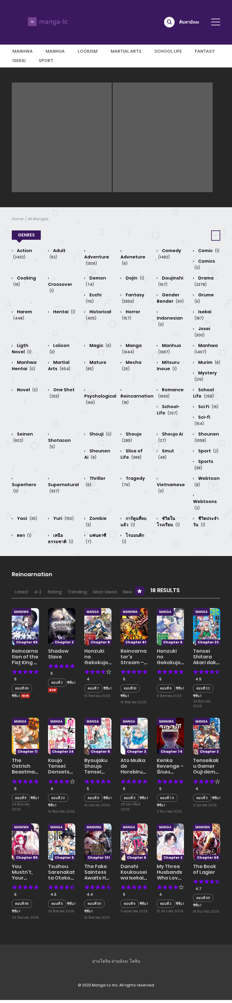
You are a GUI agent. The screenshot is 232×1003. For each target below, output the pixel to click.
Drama (204, 281)
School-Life (168, 410)
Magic (100, 345)
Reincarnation (137, 399)
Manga (132, 348)
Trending (77, 592)
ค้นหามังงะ (189, 22)
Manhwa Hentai (24, 365)
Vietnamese (171, 488)
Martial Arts (126, 51)
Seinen (23, 437)
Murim (208, 362)
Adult (58, 254)
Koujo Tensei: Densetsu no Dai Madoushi (60, 772)
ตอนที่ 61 (130, 688)
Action (22, 254)
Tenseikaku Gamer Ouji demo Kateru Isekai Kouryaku (206, 775)
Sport (46, 61)
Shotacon (59, 443)
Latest (21, 592)
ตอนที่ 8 (93, 797)
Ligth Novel (21, 348)
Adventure (96, 260)
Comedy (169, 254)
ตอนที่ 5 (57, 903)
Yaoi (26, 518)
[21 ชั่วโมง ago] (25, 695)
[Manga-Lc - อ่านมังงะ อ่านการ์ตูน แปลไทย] (47, 22)
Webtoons (205, 504)
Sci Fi (207, 407)
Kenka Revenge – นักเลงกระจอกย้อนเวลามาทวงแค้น (170, 775)
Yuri (63, 518)
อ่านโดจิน (101, 961)
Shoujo (132, 437)
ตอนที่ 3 (129, 797)
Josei (202, 332)
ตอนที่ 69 (203, 897)
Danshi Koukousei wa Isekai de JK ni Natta (134, 878)
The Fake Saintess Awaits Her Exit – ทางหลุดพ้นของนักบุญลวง (97, 881)
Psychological (100, 399)
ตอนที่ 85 (22, 903)
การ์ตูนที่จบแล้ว (134, 521)
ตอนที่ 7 (93, 688)
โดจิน (135, 961)
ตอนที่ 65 (22, 688)
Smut (166, 454)
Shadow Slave (58, 654)
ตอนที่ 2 (57, 682)
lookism (88, 51)
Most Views (105, 592)
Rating (55, 592)
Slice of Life (132, 454)
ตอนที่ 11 (20, 797)
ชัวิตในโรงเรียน (168, 521)
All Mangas (38, 218)
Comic (208, 251)
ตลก (23, 535)
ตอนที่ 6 (166, 688)
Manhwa (22, 51)
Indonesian (170, 321)
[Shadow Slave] (61, 626)
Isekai (19, 61)
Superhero (24, 488)
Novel (27, 390)
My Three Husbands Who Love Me (169, 875)
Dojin (134, 278)
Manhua (55, 51)
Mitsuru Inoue (168, 365)
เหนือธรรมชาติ (60, 538)
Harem (22, 315)
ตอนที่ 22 (203, 688)
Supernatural (63, 488)
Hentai (63, 312)
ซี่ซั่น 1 (144, 903)
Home (18, 218)
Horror (131, 315)
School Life (168, 51)
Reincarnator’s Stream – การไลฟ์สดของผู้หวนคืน (134, 665)
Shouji (100, 434)
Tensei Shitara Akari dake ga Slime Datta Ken (206, 663)
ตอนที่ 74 (167, 797)
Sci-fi (202, 420)
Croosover (60, 287)
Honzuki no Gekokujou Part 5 (97, 660)
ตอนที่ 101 (94, 903)
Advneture (133, 260)
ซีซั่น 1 (16, 695)
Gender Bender (170, 298)
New (127, 592)
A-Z (38, 592)
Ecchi (94, 298)
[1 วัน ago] (52, 690)
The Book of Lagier (204, 869)
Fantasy (205, 51)
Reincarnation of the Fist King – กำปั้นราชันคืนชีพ (25, 663)
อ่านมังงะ (120, 961)
